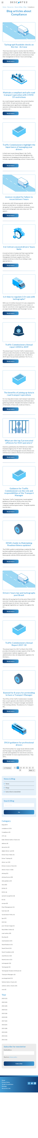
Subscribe (19, 1063)
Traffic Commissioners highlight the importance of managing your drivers (19, 147)
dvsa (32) (4, 884)
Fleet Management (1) (8, 907)
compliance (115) (7, 828)
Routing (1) (5, 937)
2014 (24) (4, 1032)
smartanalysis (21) (7, 941)
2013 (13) (4, 1036)
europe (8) (5, 903)
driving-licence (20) (7, 877)
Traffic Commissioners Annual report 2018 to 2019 (19, 346)
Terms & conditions (7, 1084)
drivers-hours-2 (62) (7, 869)
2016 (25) (4, 1024)
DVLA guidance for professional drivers (19, 743)
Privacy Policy (6, 1082)
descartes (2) (5, 847)
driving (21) (5, 873)
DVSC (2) (4, 892)
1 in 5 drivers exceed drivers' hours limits (19, 248)
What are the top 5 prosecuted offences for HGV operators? (19, 441)
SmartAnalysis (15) (7, 944)
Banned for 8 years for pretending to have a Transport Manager (19, 694)
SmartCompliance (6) (8, 952)
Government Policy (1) (8, 914)
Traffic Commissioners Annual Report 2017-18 (19, 644)
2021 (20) (4, 1006)
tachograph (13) (6, 963)
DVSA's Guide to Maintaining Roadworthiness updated (19, 544)
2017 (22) (4, 1021)
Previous (8, 768)
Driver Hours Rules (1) (8, 854)
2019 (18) (4, 1013)
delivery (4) (5, 843)
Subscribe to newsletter (13, 791)
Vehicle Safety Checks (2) (9, 982)
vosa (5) (4, 989)
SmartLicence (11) (7, 959)
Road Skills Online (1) (8, 929)
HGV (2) (4, 922)
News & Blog (9, 779)
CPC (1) (4, 836)
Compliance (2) (6, 832)
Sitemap (4, 1086)
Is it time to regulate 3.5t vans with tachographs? (19, 298)
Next (31, 770)
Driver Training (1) (7, 858)
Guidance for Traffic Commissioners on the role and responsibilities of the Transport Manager (19, 492)
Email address (8, 1050)
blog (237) (5, 824)
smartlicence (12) (7, 955)
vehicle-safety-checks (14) (9, 985)
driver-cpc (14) (6, 862)
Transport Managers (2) (8, 974)
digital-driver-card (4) (8, 851)
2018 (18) (4, 1017)
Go (19, 812)
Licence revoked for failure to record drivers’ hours (19, 198)
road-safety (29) (6, 933)
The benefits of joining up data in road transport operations (19, 393)
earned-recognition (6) (8, 896)
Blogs (7, 787)
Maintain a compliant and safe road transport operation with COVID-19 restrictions (19, 94)
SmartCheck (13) (6, 948)
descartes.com (6, 1088)
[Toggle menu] (2, 2)
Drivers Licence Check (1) (9, 866)
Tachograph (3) (6, 967)
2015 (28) (4, 1028)
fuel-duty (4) (5, 911)
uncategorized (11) (7, 978)
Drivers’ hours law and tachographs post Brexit (19, 594)
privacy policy (13, 1057)
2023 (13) (4, 998)
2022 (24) (4, 1002)
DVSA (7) (4, 888)
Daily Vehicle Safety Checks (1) (11, 839)
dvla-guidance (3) (7, 881)
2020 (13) (4, 1009)
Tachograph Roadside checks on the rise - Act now (19, 45)
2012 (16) (4, 1039)
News (7, 783)
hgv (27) (4, 918)
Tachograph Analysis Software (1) (11, 970)
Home (3, 1080)
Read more (10, 61)
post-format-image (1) (8, 926)
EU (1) (3, 899)
